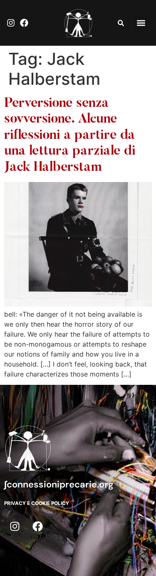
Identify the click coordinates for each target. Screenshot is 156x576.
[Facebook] (24, 23)
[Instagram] (10, 23)
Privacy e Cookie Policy (36, 503)
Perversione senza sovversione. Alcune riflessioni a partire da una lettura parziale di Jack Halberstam (70, 135)
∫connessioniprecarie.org (59, 484)
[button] (141, 23)
